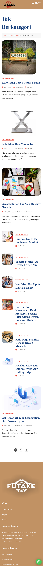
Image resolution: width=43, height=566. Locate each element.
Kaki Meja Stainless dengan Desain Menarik (27, 343)
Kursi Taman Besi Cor (10, 565)
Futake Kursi (20, 87)
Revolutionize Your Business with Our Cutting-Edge (26, 369)
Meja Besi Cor (7, 554)
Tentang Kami (7, 509)
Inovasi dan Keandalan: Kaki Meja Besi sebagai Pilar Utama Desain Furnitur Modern (27, 313)
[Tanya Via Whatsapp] (39, 562)
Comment (30, 87)
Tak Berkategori (8, 78)
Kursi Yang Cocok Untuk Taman (21, 82)
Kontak (4, 520)
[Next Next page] (26, 450)
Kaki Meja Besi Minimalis (17, 143)
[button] (36, 3)
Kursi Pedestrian (7, 559)
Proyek (4, 515)
